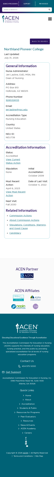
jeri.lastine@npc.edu (17, 109)
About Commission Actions (24, 220)
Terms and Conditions (23, 456)
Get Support (13, 372)
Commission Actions (20, 215)
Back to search (40, 41)
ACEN (25, 453)
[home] (10, 19)
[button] (49, 19)
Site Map (39, 456)
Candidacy (15, 233)
